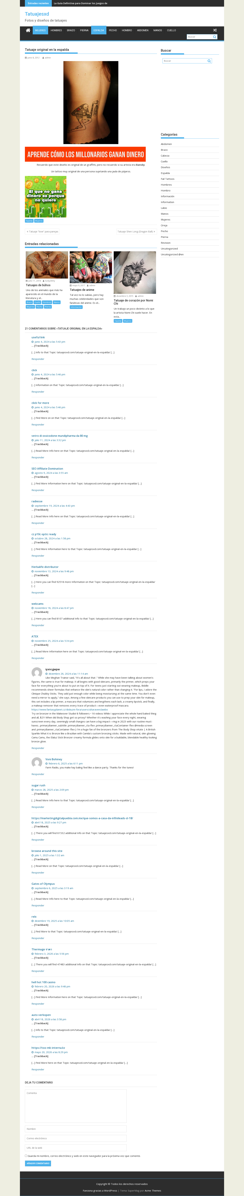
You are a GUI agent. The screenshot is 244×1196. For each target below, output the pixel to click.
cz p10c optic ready (44, 534)
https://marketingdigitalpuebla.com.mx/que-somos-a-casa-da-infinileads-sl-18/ (82, 818)
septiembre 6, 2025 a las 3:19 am (53, 888)
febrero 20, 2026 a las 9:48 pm (52, 986)
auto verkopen (41, 1015)
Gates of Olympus (43, 884)
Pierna (84, 30)
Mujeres (40, 30)
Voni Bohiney (53, 759)
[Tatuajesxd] (28, 30)
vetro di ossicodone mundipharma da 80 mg (60, 436)
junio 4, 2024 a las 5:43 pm (49, 341)
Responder (38, 359)
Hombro (127, 30)
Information (167, 202)
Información (76, 307)
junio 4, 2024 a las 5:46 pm (49, 374)
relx (34, 916)
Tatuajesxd (37, 14)
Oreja (164, 225)
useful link (38, 337)
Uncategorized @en (172, 254)
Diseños (165, 167)
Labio (164, 207)
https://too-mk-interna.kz (48, 1048)
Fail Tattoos (167, 178)
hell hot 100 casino (43, 982)
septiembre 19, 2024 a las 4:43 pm (54, 505)
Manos (158, 30)
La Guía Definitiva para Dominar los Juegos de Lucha (84, 3)
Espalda (99, 30)
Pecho (113, 30)
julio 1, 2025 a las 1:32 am (49, 855)
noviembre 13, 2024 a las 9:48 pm (54, 571)
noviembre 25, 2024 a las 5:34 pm (54, 640)
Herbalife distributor (45, 567)
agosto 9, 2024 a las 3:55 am (51, 472)
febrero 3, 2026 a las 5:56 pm (51, 953)
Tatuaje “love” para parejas (43, 231)
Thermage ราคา (42, 949)
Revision (165, 242)
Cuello (171, 30)
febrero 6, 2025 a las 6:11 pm (65, 763)
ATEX (35, 636)
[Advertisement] (190, 99)
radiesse (37, 501)
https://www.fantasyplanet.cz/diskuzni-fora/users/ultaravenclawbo (70, 709)
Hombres (56, 30)
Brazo (71, 30)
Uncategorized (169, 248)
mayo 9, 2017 (78, 285)
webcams (37, 604)
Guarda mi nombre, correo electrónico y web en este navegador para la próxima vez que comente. (84, 1155)
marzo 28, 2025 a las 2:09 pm (51, 789)
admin (48, 57)
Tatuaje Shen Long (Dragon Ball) (135, 231)
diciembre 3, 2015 (124, 296)
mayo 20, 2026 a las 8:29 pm (51, 1052)
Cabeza (165, 155)
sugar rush (38, 785)
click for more (40, 403)
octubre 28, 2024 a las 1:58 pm (52, 538)
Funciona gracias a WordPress (100, 1190)
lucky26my (50, 280)
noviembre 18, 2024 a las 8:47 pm (54, 608)
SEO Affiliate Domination (47, 468)
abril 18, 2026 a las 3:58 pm (50, 1019)
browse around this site (47, 851)
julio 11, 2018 (34, 280)
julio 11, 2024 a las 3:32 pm (50, 440)
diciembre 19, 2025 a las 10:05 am (54, 920)
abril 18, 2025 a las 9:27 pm (50, 822)
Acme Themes (153, 1190)
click (34, 370)
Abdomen (142, 30)
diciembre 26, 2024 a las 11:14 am (68, 673)
